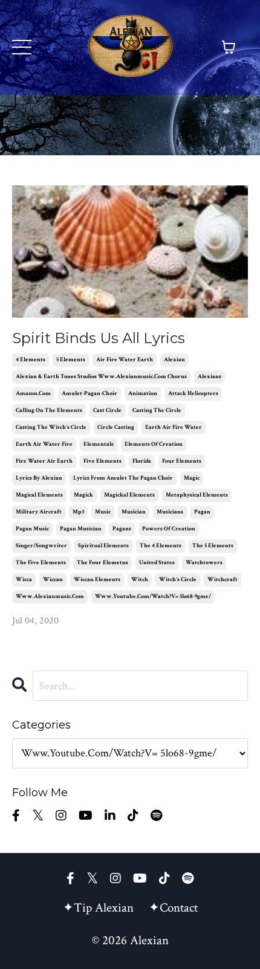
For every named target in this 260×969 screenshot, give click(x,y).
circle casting (115, 427)
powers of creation (168, 529)
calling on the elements (49, 410)
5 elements (70, 360)
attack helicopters (193, 394)
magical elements (39, 495)
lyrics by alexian (39, 478)
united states (157, 563)
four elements (181, 461)
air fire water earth (124, 360)
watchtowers (204, 563)
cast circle (107, 410)
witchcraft (222, 580)
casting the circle (156, 410)
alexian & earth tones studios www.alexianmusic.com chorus (101, 377)
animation (142, 394)
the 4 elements (160, 546)
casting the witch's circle (51, 427)
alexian (174, 360)
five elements (102, 461)
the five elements (41, 563)
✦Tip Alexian (98, 908)
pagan (202, 512)
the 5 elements (212, 546)
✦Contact (173, 908)
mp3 (78, 512)
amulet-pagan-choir (89, 394)
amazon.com (33, 394)
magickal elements (129, 495)
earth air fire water (173, 427)
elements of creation (154, 444)
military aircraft (39, 512)
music (103, 512)
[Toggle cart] (228, 47)
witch (139, 580)
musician (134, 512)
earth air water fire (44, 444)
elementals (98, 444)
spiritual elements (103, 546)
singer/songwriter (41, 546)
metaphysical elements (197, 495)
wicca (24, 580)
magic (192, 478)
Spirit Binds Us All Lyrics (98, 338)
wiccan (53, 580)
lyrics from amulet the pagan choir (123, 478)
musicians (170, 512)
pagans (121, 529)
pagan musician (81, 529)
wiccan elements (97, 580)
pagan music (32, 529)
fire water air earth (44, 461)
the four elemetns (102, 563)
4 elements (30, 360)
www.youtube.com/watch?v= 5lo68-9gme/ (153, 596)
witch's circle (178, 580)
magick (83, 495)
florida (141, 461)
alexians (209, 377)
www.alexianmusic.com (50, 596)
